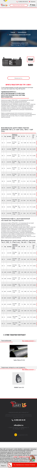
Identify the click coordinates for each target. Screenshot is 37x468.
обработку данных (24, 456)
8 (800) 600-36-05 (19, 420)
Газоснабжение (6, 341)
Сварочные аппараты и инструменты (13, 367)
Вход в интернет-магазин (19, 5)
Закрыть (3, 465)
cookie (15, 456)
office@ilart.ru (18, 425)
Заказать (18, 78)
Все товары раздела (28, 341)
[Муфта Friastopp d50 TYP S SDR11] (12, 62)
